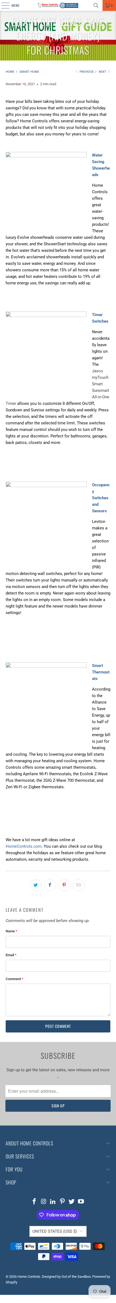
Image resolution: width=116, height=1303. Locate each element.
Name (11, 931)
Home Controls (29, 1277)
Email (11, 955)
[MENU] (2, 5)
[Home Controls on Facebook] (34, 1202)
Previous (86, 72)
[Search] (96, 5)
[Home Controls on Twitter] (72, 1202)
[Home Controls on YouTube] (81, 1202)
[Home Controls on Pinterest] (63, 1202)
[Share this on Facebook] (50, 885)
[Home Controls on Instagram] (44, 1202)
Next (103, 72)
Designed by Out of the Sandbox (66, 1277)
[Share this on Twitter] (36, 885)
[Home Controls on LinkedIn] (53, 1202)
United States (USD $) (54, 1231)
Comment (14, 979)
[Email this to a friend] (79, 885)
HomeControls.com (24, 846)
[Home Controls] (58, 5)
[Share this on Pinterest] (64, 885)
